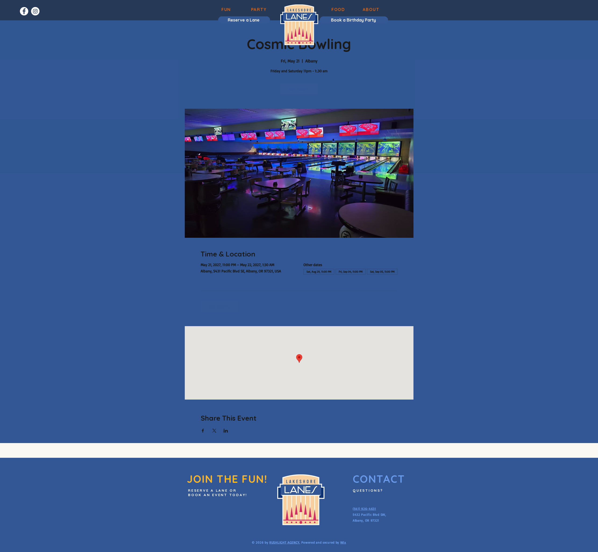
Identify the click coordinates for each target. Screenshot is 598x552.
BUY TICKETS (299, 89)
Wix (343, 542)
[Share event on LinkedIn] (226, 431)
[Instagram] (35, 11)
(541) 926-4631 (364, 509)
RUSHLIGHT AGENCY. (284, 542)
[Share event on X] (214, 431)
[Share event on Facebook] (203, 431)
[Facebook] (24, 11)
